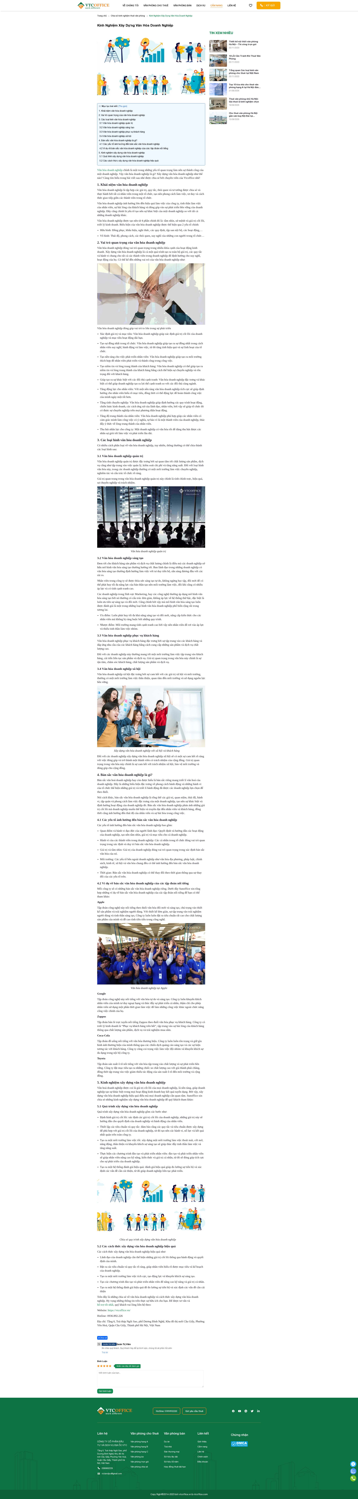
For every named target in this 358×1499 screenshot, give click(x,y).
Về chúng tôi (130, 5)
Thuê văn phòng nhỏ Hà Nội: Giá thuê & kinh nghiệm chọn (244, 100)
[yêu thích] (250, 5)
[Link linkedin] (258, 1411)
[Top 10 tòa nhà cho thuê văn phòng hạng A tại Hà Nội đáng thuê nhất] (218, 95)
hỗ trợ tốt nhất (105, 1304)
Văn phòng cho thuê (155, 5)
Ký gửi (270, 5)
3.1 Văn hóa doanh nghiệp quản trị (116, 123)
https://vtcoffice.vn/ (119, 1310)
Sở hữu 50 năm (171, 1461)
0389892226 (107, 1468)
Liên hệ (232, 5)
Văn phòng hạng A (139, 1441)
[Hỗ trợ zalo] (353, 1471)
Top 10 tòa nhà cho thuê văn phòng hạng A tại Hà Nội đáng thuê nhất (244, 86)
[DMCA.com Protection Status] (239, 1446)
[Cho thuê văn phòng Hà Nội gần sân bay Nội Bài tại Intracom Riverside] (218, 123)
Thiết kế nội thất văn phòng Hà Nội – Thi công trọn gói (243, 42)
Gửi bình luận (105, 1391)
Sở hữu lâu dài (171, 1456)
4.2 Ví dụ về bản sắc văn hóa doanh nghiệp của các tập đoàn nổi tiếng (133, 148)
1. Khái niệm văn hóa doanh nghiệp (116, 111)
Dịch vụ (200, 5)
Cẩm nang (216, 5)
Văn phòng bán (182, 5)
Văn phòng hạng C (139, 1451)
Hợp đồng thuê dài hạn (175, 1467)
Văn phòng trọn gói (140, 1461)
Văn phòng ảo (137, 1456)
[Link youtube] (239, 1411)
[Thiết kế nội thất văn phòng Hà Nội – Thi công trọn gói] (218, 52)
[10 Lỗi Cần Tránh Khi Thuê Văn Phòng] (218, 66)
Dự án (167, 1441)
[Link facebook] (233, 1411)
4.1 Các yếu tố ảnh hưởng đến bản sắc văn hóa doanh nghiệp (129, 144)
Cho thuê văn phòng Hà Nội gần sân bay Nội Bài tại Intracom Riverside (243, 114)
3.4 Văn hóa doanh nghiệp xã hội (115, 136)
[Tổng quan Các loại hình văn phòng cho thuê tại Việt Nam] (218, 80)
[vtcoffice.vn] (93, 5)
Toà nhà (168, 1446)
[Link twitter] (252, 1411)
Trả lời (105, 1352)
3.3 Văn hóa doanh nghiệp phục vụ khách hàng (122, 131)
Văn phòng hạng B (139, 1446)
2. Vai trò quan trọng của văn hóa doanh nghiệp (122, 115)
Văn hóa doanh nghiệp (110, 170)
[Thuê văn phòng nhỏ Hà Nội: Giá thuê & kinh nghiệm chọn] (218, 109)
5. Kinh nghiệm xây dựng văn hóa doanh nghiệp (122, 152)
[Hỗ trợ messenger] (353, 1464)
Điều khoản (202, 1461)
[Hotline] (262, 5)
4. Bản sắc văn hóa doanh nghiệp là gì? (118, 140)
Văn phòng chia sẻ (139, 1467)
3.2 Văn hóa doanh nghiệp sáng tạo (116, 127)
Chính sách (202, 1456)
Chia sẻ (103, 1338)
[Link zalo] (245, 1411)
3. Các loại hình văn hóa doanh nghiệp (117, 119)
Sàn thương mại (171, 1451)
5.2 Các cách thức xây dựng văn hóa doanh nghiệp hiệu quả (128, 160)
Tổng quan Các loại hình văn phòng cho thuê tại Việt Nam (244, 71)
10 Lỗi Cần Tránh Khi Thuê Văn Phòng (245, 57)
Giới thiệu (202, 1441)
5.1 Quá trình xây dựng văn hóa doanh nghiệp (121, 156)
